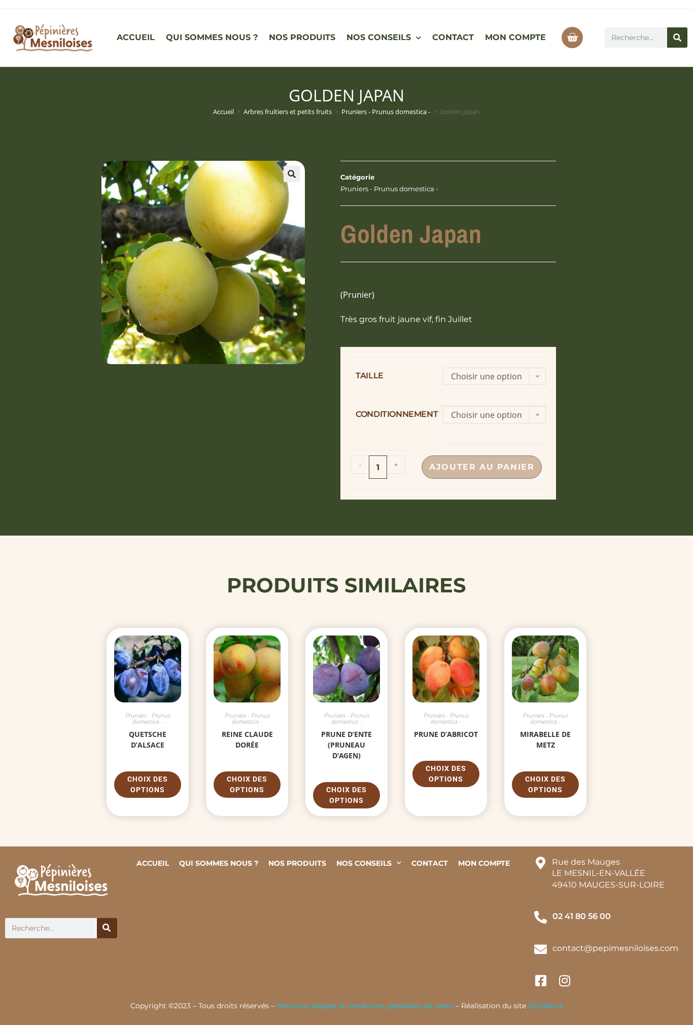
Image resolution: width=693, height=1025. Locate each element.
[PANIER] (572, 37)
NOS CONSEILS (378, 37)
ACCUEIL (136, 37)
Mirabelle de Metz (545, 739)
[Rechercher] (677, 37)
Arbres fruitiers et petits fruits (288, 111)
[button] (292, 174)
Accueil (223, 111)
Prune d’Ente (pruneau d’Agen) (346, 744)
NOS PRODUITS (302, 37)
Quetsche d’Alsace (147, 739)
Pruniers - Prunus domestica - (385, 111)
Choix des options (147, 784)
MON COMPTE (515, 37)
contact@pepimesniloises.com (615, 948)
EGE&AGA (545, 1005)
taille (370, 375)
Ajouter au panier (481, 467)
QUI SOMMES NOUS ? (212, 37)
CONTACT (453, 37)
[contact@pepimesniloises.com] (540, 949)
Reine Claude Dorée (247, 739)
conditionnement (397, 414)
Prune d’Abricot (446, 734)
